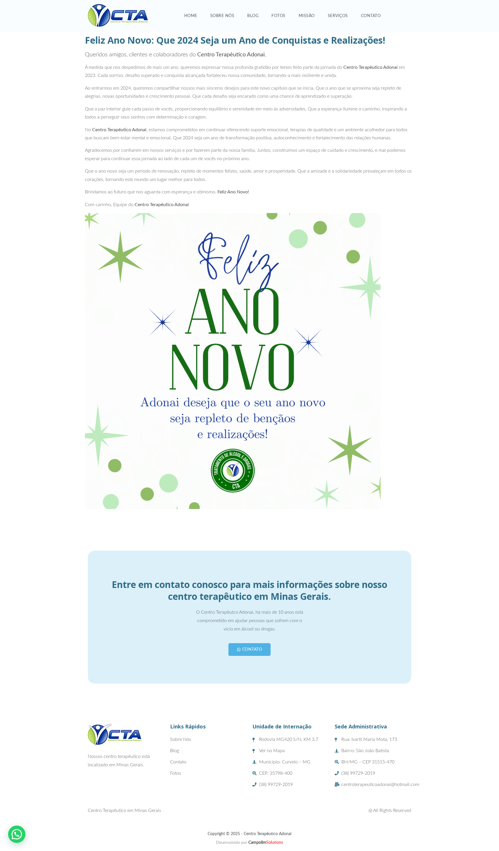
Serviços (338, 16)
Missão (307, 16)
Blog (252, 16)
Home (190, 16)
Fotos (278, 16)
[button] (16, 834)
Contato (371, 16)
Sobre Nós (222, 16)
